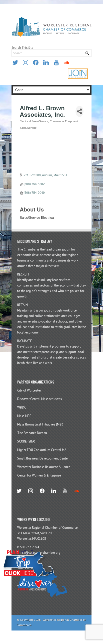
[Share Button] (80, 111)
